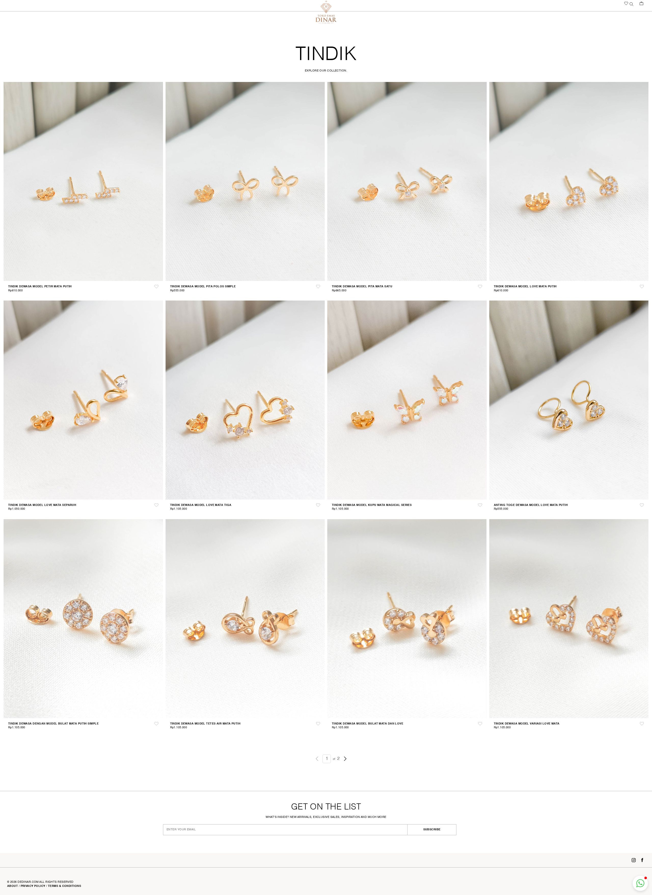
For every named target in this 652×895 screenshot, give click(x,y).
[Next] (345, 758)
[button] (640, 883)
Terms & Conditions (64, 886)
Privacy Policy (33, 886)
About (12, 886)
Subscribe (448, 829)
